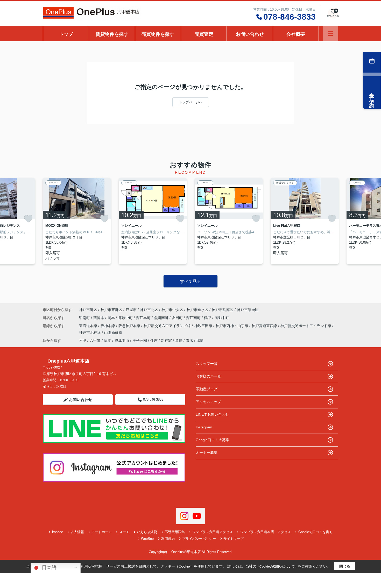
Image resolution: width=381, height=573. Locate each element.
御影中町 (222, 318)
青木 (189, 340)
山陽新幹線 (113, 332)
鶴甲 (208, 318)
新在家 (166, 340)
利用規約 (168, 539)
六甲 (82, 340)
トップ (66, 34)
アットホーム (101, 532)
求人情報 (77, 532)
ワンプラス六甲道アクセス (212, 532)
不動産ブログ (206, 389)
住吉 (154, 340)
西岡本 (99, 318)
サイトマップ (233, 539)
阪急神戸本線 (129, 326)
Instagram (204, 427)
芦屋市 (131, 310)
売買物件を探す (158, 34)
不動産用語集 (175, 532)
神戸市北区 (149, 310)
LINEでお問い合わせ (212, 414)
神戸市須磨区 (248, 310)
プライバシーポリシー (199, 539)
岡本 (112, 318)
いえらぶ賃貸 (147, 532)
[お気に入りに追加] (28, 219)
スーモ (124, 532)
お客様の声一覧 (208, 376)
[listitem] (77, 221)
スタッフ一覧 (206, 364)
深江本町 (144, 318)
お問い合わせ (250, 34)
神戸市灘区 (88, 310)
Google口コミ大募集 (212, 440)
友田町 (178, 318)
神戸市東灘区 (111, 310)
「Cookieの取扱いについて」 (277, 566)
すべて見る (190, 281)
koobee (57, 532)
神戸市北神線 (90, 332)
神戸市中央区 (172, 310)
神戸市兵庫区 (223, 310)
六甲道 (95, 340)
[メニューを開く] (331, 34)
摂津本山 (122, 340)
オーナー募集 (206, 452)
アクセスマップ (208, 402)
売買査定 (204, 34)
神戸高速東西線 (265, 326)
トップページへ (190, 102)
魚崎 (178, 340)
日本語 (48, 567)
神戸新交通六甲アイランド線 (168, 326)
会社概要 (295, 34)
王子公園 (139, 340)
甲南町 (85, 318)
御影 (200, 340)
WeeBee (147, 539)
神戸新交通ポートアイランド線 (306, 326)
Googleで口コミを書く (315, 532)
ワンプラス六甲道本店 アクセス (265, 532)
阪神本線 (108, 326)
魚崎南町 (162, 318)
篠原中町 (126, 318)
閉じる (344, 566)
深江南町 (194, 318)
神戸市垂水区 (197, 310)
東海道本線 (88, 326)
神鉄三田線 (203, 326)
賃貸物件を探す (112, 34)
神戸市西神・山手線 (232, 326)
